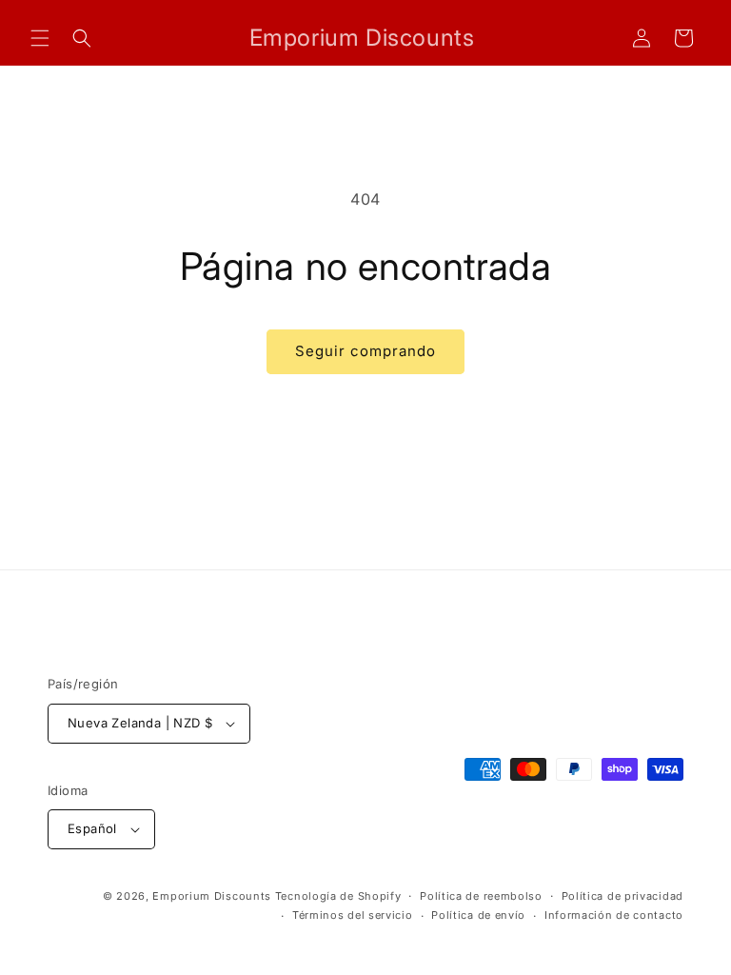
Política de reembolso (481, 896)
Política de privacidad (622, 896)
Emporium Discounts (211, 896)
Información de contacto (613, 915)
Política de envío (478, 915)
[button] (40, 38)
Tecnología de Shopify (338, 896)
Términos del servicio (352, 915)
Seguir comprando (365, 351)
